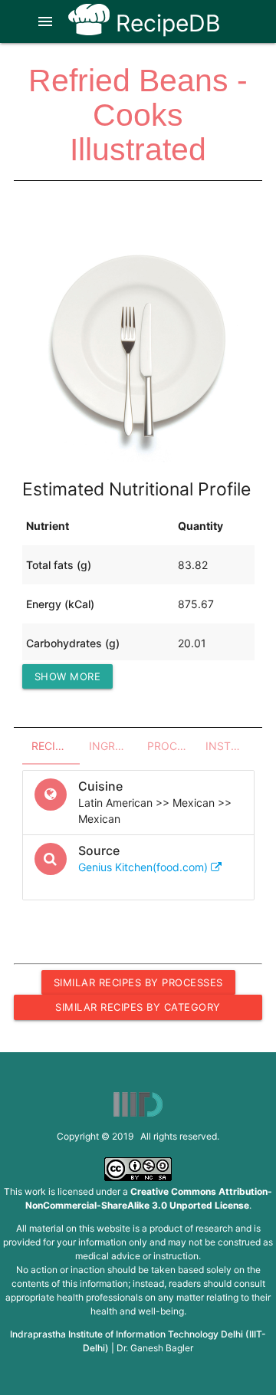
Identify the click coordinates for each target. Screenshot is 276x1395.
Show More (67, 676)
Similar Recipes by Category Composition (138, 1010)
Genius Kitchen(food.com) (144, 867)
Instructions (230, 745)
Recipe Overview (55, 745)
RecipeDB (165, 23)
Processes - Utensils (171, 745)
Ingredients (113, 745)
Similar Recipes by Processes (138, 982)
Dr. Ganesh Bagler (155, 1348)
